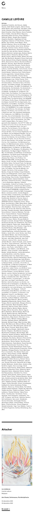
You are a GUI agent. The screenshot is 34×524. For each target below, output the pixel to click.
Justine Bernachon (24, 252)
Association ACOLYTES (24, 49)
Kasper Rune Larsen (22, 255)
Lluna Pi (11, 294)
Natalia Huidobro (14, 334)
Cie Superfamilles (20, 165)
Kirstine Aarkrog (14, 261)
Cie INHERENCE (11, 107)
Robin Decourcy (15, 359)
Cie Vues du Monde (19, 168)
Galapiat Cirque (7, 219)
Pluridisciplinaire (23, 497)
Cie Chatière (14, 93)
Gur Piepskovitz (19, 222)
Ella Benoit (25, 207)
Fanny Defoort (6, 212)
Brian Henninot (19, 63)
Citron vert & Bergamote (9, 173)
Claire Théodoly (23, 175)
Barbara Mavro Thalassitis (10, 54)
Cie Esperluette (22, 102)
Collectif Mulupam (7, 187)
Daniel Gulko (21, 196)
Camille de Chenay (8, 67)
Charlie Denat (6, 77)
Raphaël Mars (6, 357)
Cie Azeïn (26, 89)
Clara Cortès (15, 177)
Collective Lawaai (7, 191)
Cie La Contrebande (14, 116)
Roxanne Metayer (18, 360)
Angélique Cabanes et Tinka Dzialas (13, 41)
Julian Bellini (19, 247)
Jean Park (28, 233)
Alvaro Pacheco (27, 32)
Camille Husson (19, 67)
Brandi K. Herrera (7, 63)
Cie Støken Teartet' (8, 165)
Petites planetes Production (18, 348)
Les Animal (22, 282)
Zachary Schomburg (21, 407)
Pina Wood (17, 352)
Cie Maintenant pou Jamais (15, 144)
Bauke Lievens (6, 56)
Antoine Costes (13, 47)
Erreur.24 (12, 208)
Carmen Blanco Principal (14, 70)
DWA (17, 203)
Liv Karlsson (22, 292)
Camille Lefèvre (6, 491)
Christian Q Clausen (23, 81)
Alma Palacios (16, 32)
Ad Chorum (18, 25)
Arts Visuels (5, 497)
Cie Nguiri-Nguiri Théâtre (18, 151)
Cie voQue (8, 168)
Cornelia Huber (7, 194)
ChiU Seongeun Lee (8, 79)
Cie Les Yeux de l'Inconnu (22, 138)
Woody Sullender (7, 406)
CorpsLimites (16, 194)
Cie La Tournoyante (17, 119)
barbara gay (17, 53)
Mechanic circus (24, 317)
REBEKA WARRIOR (17, 357)
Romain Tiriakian (7, 360)
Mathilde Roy (22, 313)
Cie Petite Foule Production (19, 154)
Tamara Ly (11, 387)
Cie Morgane (15, 149)
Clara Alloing (6, 177)
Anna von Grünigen (20, 44)
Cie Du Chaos (14, 100)
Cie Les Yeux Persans (8, 140)
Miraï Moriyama (19, 325)
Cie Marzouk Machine (8, 145)
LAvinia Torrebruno (18, 273)
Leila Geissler (20, 280)
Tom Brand (19, 394)
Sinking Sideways (21, 376)
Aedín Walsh (6, 28)
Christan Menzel (11, 81)
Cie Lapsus (19, 121)
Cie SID (13, 161)
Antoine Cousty (23, 47)
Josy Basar (20, 245)
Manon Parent (21, 301)
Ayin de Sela (14, 51)
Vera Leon (16, 399)
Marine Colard (13, 306)
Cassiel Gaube (6, 72)
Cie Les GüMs (26, 135)
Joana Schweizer (14, 243)
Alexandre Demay (12, 30)
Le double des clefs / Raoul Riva (16, 276)
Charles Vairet (22, 75)
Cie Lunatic (27, 140)
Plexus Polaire (12, 353)
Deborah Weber (23, 200)
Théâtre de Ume (7, 390)
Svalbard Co (6, 385)
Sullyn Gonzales (12, 383)
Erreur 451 (5, 208)
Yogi (15, 406)
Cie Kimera (10, 110)
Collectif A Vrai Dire (15, 180)
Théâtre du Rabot (18, 390)
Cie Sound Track (18, 163)
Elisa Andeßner (6, 207)
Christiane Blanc (7, 82)
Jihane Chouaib (17, 241)
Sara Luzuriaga (18, 366)
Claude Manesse (25, 177)
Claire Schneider (12, 175)
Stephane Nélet (22, 381)
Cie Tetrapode (6, 166)
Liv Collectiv (13, 292)
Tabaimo (4, 387)
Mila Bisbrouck (10, 324)
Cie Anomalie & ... (26, 88)
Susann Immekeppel (24, 383)
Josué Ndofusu (11, 245)
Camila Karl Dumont (14, 65)
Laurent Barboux (19, 271)
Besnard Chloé (11, 60)
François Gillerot (11, 214)
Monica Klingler (11, 329)
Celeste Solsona (20, 74)
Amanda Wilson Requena (19, 34)
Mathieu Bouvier (12, 313)
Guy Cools (28, 222)
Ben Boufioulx (9, 58)
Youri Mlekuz (21, 406)
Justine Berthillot (7, 254)
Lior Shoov (23, 290)
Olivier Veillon (15, 341)
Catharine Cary (16, 72)
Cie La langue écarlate (13, 117)
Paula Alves (20, 345)
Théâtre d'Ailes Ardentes (10, 388)
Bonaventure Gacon (12, 61)
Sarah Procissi (11, 367)
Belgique (4, 493)
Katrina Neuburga (15, 259)
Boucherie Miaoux (25, 61)
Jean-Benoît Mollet (8, 234)
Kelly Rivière (26, 259)
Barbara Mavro (27, 53)
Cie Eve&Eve (13, 103)
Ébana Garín (23, 203)
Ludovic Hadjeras (13, 297)
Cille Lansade (18, 170)
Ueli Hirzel (15, 397)
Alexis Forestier (6, 32)
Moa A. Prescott (10, 327)
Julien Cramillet (13, 250)
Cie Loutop (19, 140)
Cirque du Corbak (13, 172)
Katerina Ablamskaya (20, 257)
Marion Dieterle (7, 308)
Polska (19, 353)
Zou (30, 407)
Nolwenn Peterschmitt (24, 338)
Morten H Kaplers (7, 331)
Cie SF (8, 161)
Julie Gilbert (11, 248)
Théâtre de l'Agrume (25, 388)
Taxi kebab (27, 387)
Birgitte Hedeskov (22, 60)
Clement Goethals (18, 179)
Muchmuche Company (9, 332)
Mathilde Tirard (7, 315)
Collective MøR (18, 191)
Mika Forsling (22, 322)
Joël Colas (23, 243)
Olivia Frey (21, 339)
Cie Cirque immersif (8, 95)
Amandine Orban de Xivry (10, 35)
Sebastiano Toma (13, 369)
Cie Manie (28, 144)
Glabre (15, 219)
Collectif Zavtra (24, 189)
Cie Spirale (27, 163)
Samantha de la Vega (24, 362)
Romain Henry (24, 359)
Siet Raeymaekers (7, 373)
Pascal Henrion (27, 343)
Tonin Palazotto (13, 395)
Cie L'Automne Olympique (21, 112)
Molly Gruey (20, 327)
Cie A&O (17, 86)
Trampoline (22, 395)
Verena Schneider (7, 400)
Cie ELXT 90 (13, 102)
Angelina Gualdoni (8, 39)
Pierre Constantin (7, 352)
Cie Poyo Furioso (16, 156)
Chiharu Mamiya (26, 77)
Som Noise (14, 380)
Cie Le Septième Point (13, 126)
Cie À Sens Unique (8, 86)
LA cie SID (23, 262)
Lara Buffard (23, 268)
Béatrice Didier (16, 56)
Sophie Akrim (22, 380)
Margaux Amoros (25, 303)
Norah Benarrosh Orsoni (9, 339)
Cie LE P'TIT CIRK (23, 123)
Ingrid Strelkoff (22, 229)
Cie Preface (19, 158)
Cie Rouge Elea (20, 159)
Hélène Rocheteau (8, 226)
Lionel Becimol (14, 290)
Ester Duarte (27, 208)
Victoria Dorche (11, 404)
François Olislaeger (23, 214)
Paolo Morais (17, 343)
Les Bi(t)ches (23, 283)
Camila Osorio (25, 65)
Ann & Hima (10, 42)
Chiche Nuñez (15, 77)
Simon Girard (12, 374)
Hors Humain (18, 226)
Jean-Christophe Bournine (10, 236)
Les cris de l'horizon (22, 285)
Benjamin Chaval (20, 58)
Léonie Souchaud (13, 282)
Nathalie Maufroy (7, 336)
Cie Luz (4, 142)
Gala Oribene (23, 217)
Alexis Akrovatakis (24, 30)
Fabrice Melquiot (25, 210)
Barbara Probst (23, 54)
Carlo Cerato (23, 68)
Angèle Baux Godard (19, 37)
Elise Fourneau (16, 207)
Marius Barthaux (7, 311)
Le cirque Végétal (13, 275)
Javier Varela (19, 233)
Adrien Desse (25, 27)
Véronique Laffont (7, 402)
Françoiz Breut (23, 215)
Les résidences (6, 489)
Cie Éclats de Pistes (25, 100)
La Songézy (12, 266)
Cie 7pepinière (26, 84)
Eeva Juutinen (26, 205)
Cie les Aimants (13, 128)
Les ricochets (27, 287)
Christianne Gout (18, 82)
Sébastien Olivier (18, 371)
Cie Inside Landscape (23, 107)
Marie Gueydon (18, 304)
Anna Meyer (19, 42)
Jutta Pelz (16, 254)
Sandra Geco (18, 364)
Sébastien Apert (25, 369)
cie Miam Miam (25, 147)
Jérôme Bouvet (6, 241)
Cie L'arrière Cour (21, 110)
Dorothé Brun (10, 203)
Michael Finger (13, 322)
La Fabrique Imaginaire (18, 264)
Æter (3, 409)
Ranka (25, 355)
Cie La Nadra (6, 119)
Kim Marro (5, 261)
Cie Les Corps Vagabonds (20, 131)
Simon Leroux (21, 374)
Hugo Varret (27, 226)
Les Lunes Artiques (16, 287)
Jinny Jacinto (27, 241)
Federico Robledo (17, 212)
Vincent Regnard (22, 404)
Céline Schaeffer (12, 75)
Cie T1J (29, 165)
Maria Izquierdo (7, 304)
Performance (13, 497)
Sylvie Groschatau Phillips (18, 385)
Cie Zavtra (10, 170)
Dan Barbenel (11, 196)
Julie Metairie (20, 248)
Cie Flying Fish (6, 105)
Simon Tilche (11, 376)
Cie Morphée (24, 149)
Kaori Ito (12, 255)
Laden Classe (14, 268)
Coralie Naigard (23, 193)
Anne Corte (19, 46)
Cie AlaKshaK (25, 86)
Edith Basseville (16, 205)
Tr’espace (8, 397)
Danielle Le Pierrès (16, 198)
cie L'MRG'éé (16, 114)
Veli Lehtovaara (7, 399)
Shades (27, 371)
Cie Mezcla (16, 147)
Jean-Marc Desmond (14, 238)
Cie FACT (28, 103)
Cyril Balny (25, 194)
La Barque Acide (7, 262)
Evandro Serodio (13, 210)
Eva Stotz (4, 210)
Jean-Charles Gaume (21, 234)
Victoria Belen (18, 402)
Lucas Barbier (21, 296)
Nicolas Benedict (19, 336)
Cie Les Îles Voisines (8, 137)
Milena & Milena (21, 324)
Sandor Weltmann (7, 364)
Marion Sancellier (12, 310)
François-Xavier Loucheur (10, 215)
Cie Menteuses (21, 145)
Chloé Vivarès (19, 79)
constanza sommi (11, 193)
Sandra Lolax (27, 364)
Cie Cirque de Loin (25, 93)
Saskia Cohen (21, 367)
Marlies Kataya (17, 311)
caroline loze (27, 70)
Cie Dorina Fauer (17, 98)
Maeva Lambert (23, 299)
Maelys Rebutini (12, 299)
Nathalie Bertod (26, 334)
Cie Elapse (5, 102)
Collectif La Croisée (17, 184)
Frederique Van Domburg (10, 217)
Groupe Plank (18, 221)
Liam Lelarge (6, 289)
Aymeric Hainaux (23, 51)
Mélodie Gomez (13, 320)
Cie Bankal (5, 91)
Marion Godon (17, 308)
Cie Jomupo (19, 109)
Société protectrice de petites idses (16, 378)
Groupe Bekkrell (23, 219)
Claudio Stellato (7, 179)
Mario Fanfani (23, 306)
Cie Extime (21, 103)
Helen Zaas (16, 224)
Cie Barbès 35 (13, 91)
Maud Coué (16, 315)
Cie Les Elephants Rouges (17, 133)
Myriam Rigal (21, 332)
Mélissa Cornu (6, 318)
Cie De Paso (27, 96)
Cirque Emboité (24, 172)
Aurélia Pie (5, 51)
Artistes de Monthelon (9, 49)
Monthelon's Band (23, 329)
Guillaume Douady (8, 222)
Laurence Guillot (23, 269)
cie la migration (27, 117)
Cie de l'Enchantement (15, 96)
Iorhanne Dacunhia (20, 231)
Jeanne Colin (12, 240)
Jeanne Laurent (23, 240)
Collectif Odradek (20, 187)
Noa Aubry (12, 338)
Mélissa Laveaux (17, 318)
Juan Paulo (10, 247)
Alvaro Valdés (6, 34)
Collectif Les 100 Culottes (22, 186)
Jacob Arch (11, 233)
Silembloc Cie (18, 373)
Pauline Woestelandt (15, 346)
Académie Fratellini (8, 25)
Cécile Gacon (26, 72)
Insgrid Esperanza (7, 231)
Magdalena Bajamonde (9, 301)
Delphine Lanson (19, 201)
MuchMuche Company (21, 331)
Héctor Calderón (7, 224)
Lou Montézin (19, 294)
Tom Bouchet (10, 394)
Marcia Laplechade (13, 303)
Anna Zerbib (11, 46)
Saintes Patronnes (10, 362)
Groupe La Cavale (7, 221)
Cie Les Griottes (16, 135)
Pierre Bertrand (25, 350)
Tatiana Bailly (19, 387)
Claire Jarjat (22, 173)
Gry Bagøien (28, 221)
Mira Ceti (10, 325)
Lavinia (9, 273)
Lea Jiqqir (11, 280)
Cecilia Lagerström (8, 74)
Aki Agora (24, 28)
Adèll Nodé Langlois (13, 27)
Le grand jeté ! (17, 278)
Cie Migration (6, 149)
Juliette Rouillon (12, 252)
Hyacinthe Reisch (7, 227)
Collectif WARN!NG (12, 189)
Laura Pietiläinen (12, 269)
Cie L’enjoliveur (12, 142)
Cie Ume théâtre (17, 166)
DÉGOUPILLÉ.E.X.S (7, 201)
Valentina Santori (24, 397)
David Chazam (12, 200)
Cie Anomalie (15, 88)
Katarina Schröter (7, 257)
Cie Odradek (9, 152)
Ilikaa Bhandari (18, 227)
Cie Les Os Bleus (20, 137)
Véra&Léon (23, 399)
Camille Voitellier (13, 68)
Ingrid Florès (12, 229)
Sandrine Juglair (7, 366)
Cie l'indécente (7, 114)
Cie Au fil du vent (16, 89)
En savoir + (6, 509)
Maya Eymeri (14, 317)
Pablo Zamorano (7, 343)
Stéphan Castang (11, 381)
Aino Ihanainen (15, 28)
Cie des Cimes (6, 98)
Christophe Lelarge (14, 84)
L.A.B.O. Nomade (25, 261)
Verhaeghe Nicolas (20, 400)
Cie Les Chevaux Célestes (15, 130)
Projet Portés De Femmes (14, 355)
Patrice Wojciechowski (9, 345)
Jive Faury (5, 243)
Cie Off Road (18, 152)
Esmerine (19, 208)
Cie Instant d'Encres (8, 109)
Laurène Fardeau (7, 271)
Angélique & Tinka (20, 39)
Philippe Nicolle (14, 350)
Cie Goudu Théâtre (18, 105)
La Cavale (16, 262)
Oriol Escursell (25, 341)
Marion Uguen (23, 310)
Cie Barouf (22, 91)
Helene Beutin (25, 224)
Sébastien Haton (7, 371)
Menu (4, 8)
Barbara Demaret (7, 53)
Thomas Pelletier (13, 392)
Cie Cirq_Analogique (22, 95)
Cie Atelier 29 (6, 89)
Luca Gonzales (11, 296)
